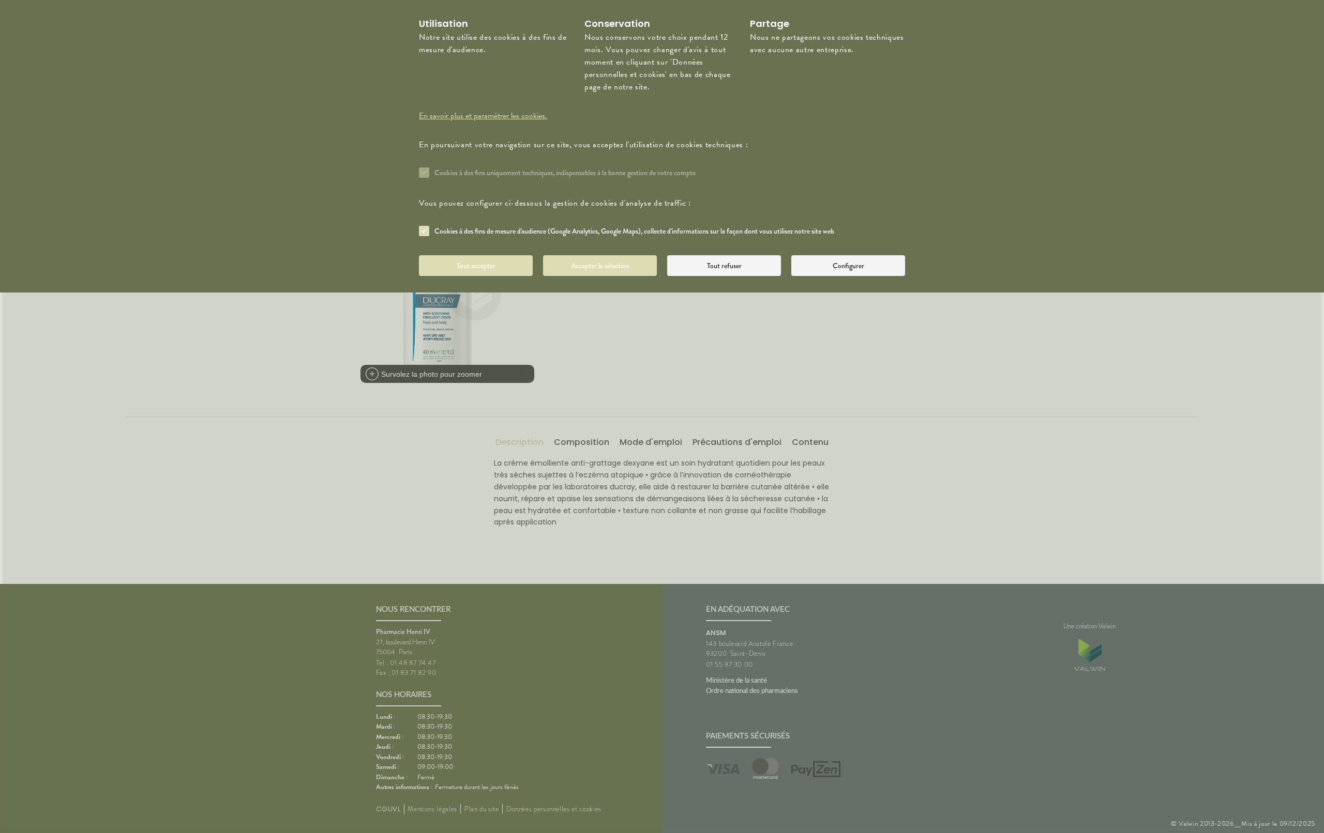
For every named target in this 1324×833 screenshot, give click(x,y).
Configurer (848, 265)
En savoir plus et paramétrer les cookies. (483, 116)
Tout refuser (724, 265)
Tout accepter (476, 265)
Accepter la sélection (600, 265)
